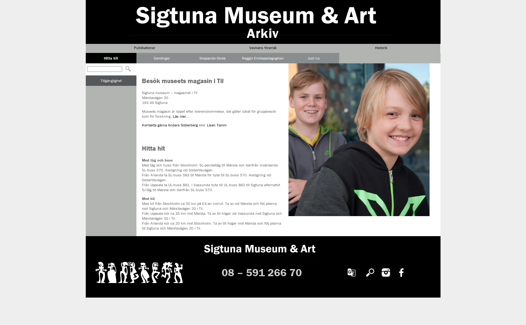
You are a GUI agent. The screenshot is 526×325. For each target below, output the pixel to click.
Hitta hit (111, 58)
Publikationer (144, 47)
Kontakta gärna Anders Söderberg (170, 125)
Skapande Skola (212, 58)
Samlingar (162, 58)
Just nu (314, 58)
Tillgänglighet (111, 80)
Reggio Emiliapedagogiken (263, 58)
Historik (381, 47)
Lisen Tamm (217, 125)
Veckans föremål (262, 47)
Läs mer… (181, 116)
